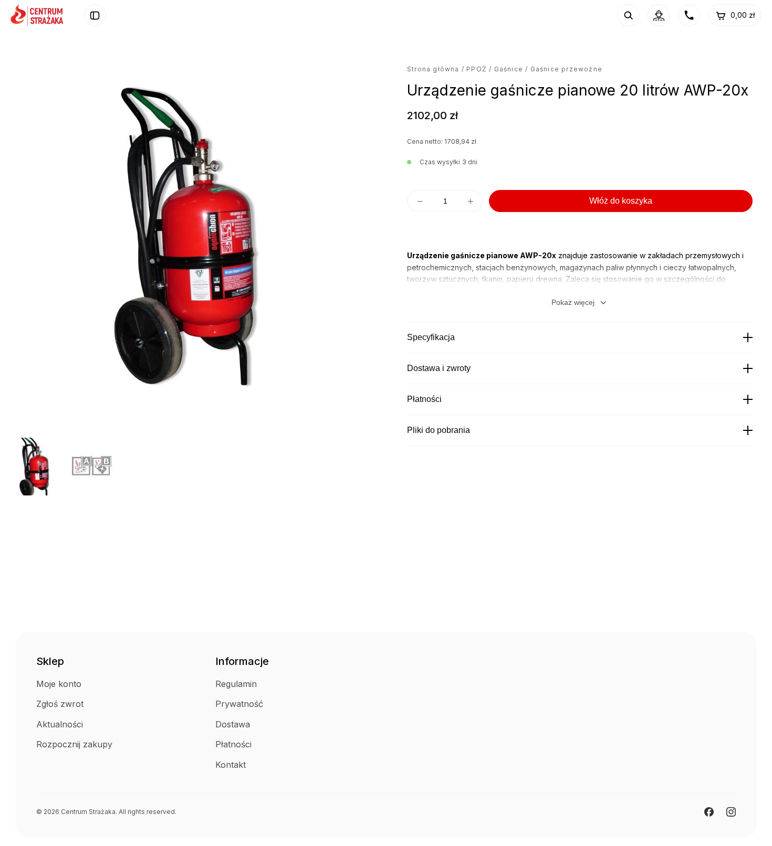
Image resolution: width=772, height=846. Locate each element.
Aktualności (59, 724)
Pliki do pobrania (438, 430)
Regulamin (236, 684)
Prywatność (239, 704)
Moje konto (58, 684)
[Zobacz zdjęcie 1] (36, 466)
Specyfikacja (431, 337)
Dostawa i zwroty (439, 368)
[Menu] (95, 15)
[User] (659, 15)
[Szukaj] (628, 15)
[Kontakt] (689, 15)
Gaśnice (508, 69)
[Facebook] (709, 812)
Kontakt (230, 764)
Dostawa (232, 724)
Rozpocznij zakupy (74, 744)
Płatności (424, 399)
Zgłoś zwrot (60, 704)
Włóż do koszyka (620, 200)
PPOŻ (476, 69)
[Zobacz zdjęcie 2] (100, 466)
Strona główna (433, 69)
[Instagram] (731, 812)
